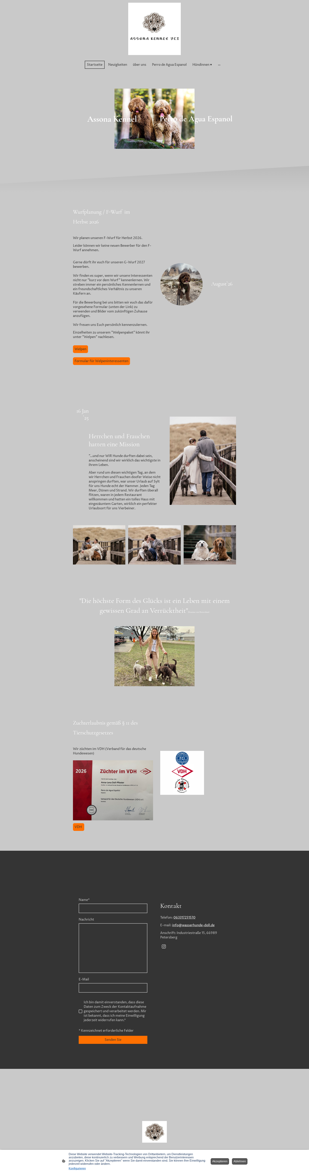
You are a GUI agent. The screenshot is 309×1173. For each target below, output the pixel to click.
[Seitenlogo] (154, 29)
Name (84, 900)
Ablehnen (240, 1161)
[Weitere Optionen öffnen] (219, 64)
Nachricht (86, 919)
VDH (79, 827)
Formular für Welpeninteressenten (101, 361)
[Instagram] (164, 946)
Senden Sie (113, 1040)
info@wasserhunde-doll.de (193, 925)
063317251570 (184, 917)
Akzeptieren (219, 1161)
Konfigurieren (77, 1168)
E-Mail (84, 979)
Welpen (80, 349)
